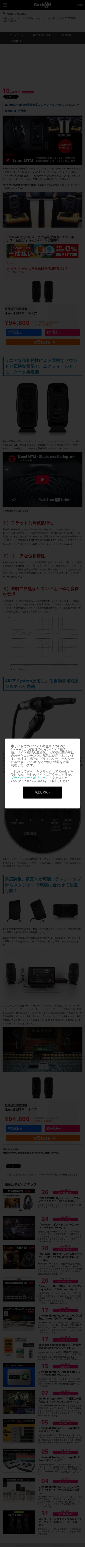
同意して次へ (42, 792)
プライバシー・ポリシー (28, 777)
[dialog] (42, 773)
